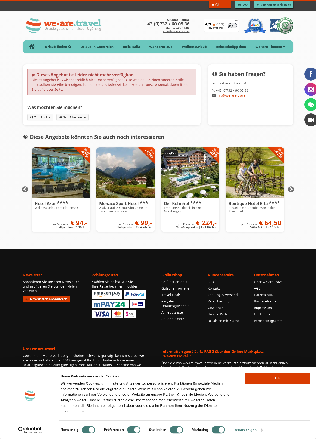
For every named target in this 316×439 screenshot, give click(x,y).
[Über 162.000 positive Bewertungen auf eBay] (255, 25)
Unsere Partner (220, 314)
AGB (257, 288)
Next (291, 189)
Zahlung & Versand (223, 295)
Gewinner (215, 307)
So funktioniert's (174, 282)
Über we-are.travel (268, 282)
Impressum (263, 307)
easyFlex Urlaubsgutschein (175, 303)
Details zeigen (245, 430)
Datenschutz (264, 295)
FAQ (211, 282)
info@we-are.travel (176, 31)
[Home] (33, 46)
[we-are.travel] (63, 25)
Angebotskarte (172, 319)
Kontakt (214, 288)
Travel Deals (171, 295)
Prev (25, 189)
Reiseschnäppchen (231, 46)
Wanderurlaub (160, 46)
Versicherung (218, 301)
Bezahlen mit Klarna (224, 320)
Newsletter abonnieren (48, 299)
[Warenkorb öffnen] (220, 4)
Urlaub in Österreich (97, 46)
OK (277, 378)
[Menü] (236, 22)
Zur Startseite (74, 117)
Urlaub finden (56, 46)
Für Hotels (262, 314)
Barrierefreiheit (266, 301)
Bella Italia (131, 46)
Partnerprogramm (268, 320)
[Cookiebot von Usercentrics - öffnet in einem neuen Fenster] (30, 430)
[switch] (133, 429)
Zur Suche (41, 117)
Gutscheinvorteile (175, 288)
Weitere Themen (269, 46)
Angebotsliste (172, 312)
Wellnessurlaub (194, 46)
